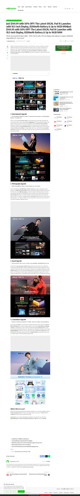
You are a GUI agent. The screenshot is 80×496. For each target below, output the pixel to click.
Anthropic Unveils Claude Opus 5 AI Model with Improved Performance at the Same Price (66, 103)
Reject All (14, 491)
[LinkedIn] (49, 461)
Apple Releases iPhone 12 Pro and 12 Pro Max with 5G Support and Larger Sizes (27, 442)
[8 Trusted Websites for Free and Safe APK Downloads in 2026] (56, 93)
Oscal (21, 451)
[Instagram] (69, 122)
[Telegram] (58, 130)
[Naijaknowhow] (11, 8)
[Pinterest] (58, 122)
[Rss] (73, 489)
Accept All (21, 491)
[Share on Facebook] (63, 41)
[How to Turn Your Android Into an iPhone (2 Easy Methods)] (56, 110)
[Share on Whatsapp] (67, 41)
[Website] (45, 461)
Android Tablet (17, 451)
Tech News (19, 20)
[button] (64, 8)
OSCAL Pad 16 (25, 451)
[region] (14, 488)
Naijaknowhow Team (11, 41)
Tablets (13, 20)
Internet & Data (62, 99)
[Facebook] (46, 461)
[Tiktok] (69, 126)
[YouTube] (48, 461)
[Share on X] (65, 41)
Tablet (29, 451)
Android (61, 94)
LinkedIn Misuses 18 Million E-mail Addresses (20, 438)
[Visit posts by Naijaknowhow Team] (7, 461)
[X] (69, 118)
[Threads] (71, 489)
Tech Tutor (61, 110)
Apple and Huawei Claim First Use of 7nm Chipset (21, 444)
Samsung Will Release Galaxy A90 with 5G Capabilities (22, 440)
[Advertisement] (40, 15)
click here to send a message (28, 466)
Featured (9, 20)
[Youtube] (58, 126)
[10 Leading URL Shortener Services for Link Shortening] (56, 98)
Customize (7, 491)
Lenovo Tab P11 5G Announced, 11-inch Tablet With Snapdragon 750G (25, 446)
